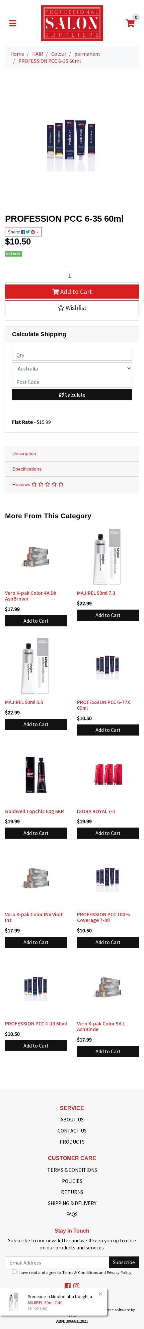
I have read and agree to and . (74, 1272)
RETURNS (72, 1192)
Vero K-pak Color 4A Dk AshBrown (30, 595)
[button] (72, 307)
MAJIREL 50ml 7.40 (45, 1302)
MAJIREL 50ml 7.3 (96, 592)
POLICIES (72, 1181)
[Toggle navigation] (12, 23)
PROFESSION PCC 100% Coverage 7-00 (103, 917)
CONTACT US (72, 1130)
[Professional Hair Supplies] (72, 22)
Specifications (27, 469)
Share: (14, 232)
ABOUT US (72, 1119)
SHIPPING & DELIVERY (72, 1203)
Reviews (21, 484)
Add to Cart (75, 291)
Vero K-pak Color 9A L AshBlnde (101, 1026)
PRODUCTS (72, 1141)
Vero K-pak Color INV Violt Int (34, 917)
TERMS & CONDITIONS (72, 1169)
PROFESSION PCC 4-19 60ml (36, 1023)
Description (24, 453)
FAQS (72, 1214)
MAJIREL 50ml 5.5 (24, 702)
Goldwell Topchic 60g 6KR (34, 811)
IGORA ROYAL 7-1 (96, 811)
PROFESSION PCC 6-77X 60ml (103, 705)
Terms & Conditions (80, 1272)
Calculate (74, 394)
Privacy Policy (119, 1272)
